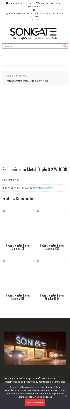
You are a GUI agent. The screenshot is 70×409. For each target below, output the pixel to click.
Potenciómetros (44, 187)
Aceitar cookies (35, 402)
